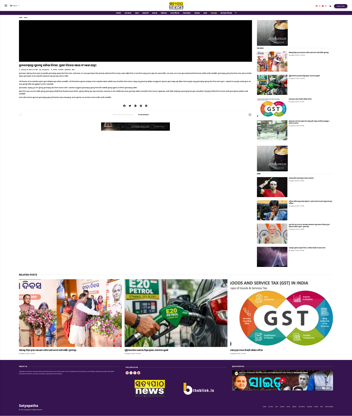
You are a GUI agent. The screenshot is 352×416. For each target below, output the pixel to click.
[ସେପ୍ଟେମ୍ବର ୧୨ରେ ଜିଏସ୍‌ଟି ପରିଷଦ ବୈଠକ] (272, 107)
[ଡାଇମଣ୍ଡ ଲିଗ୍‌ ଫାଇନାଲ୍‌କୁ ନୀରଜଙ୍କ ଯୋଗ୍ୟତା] (272, 187)
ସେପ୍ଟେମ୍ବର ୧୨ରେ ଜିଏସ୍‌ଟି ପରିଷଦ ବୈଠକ (300, 99)
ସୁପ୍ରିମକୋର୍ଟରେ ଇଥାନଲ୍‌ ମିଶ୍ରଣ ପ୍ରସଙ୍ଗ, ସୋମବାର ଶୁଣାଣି (304, 76)
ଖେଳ (205, 13)
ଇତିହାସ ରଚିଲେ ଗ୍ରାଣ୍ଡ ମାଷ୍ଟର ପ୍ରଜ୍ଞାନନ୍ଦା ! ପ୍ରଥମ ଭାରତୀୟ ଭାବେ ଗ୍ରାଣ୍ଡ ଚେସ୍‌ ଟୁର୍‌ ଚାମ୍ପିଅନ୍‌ (310, 202)
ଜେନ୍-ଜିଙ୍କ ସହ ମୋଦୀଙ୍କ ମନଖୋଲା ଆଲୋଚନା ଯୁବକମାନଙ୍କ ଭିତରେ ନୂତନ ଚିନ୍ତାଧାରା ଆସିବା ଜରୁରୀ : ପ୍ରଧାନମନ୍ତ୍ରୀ (309, 225)
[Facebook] (316, 6)
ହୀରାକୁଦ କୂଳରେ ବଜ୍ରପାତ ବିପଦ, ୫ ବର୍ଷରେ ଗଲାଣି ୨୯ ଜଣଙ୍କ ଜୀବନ (307, 248)
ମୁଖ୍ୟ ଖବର (67, 69)
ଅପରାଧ (197, 13)
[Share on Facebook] (124, 105)
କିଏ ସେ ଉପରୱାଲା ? (143, 114)
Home (118, 13)
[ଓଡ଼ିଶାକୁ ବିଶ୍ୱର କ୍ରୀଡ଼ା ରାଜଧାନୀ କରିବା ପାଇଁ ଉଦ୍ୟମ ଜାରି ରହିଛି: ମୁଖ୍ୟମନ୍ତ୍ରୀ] (272, 62)
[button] (330, 6)
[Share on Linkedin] (146, 105)
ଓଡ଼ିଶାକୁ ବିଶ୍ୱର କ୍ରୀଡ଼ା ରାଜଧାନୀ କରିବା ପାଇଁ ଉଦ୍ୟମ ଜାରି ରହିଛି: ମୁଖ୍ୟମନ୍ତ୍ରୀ (309, 52)
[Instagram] (326, 6)
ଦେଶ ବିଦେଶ (174, 13)
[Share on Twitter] (130, 105)
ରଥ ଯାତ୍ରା (214, 13)
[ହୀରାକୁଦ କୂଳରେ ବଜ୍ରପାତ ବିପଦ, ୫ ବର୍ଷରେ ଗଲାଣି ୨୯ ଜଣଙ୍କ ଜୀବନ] (272, 257)
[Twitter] (319, 6)
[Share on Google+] (135, 105)
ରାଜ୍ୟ (137, 13)
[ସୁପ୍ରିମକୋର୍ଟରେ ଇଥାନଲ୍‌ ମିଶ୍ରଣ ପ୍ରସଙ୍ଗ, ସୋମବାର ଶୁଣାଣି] (272, 85)
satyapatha (45, 69)
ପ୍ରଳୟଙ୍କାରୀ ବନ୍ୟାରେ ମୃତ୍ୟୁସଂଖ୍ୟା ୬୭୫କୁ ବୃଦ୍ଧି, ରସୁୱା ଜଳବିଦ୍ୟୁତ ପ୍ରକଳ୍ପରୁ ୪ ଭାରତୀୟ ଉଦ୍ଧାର (309, 122)
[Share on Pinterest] (141, 105)
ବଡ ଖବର (128, 13)
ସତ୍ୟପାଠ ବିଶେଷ (226, 13)
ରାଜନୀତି (145, 13)
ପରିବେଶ (164, 13)
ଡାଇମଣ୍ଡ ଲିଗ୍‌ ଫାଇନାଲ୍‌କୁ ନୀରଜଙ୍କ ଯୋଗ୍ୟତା (301, 178)
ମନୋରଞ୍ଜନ (187, 13)
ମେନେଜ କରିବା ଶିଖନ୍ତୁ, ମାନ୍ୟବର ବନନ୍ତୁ (123, 114)
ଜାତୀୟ (154, 13)
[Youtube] (323, 6)
